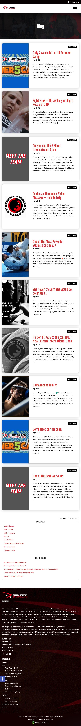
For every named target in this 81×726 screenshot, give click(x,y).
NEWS (6, 536)
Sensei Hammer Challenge (14, 543)
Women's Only (9, 550)
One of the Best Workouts (48, 476)
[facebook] (3, 654)
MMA (7, 689)
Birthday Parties (11, 677)
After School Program (13, 674)
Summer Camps (11, 701)
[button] (2, 679)
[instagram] (7, 654)
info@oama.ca (8, 650)
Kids (3, 665)
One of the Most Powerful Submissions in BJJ (48, 243)
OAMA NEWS (9, 540)
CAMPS (4, 695)
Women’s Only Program (14, 692)
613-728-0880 (74, 2)
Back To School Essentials (13, 576)
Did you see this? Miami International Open (47, 148)
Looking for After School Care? (15, 562)
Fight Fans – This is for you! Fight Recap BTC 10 (53, 102)
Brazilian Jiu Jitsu (11, 683)
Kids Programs (9, 533)
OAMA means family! (45, 385)
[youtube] (10, 654)
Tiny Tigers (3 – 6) (11, 668)
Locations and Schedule (10, 704)
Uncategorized (9, 547)
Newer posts (73, 518)
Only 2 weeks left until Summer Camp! (52, 55)
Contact (5, 707)
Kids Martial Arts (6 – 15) (13, 671)
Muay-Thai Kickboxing (13, 686)
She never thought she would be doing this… (52, 291)
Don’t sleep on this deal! (47, 429)
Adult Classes (72, 95)
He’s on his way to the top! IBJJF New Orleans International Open (52, 339)
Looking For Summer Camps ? (15, 566)
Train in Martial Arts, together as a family (19, 573)
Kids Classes (72, 47)
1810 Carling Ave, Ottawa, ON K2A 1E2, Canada (16, 644)
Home (4, 662)
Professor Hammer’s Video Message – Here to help (49, 196)
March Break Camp (12, 698)
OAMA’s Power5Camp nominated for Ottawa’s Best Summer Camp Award (31, 569)
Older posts (63, 518)
